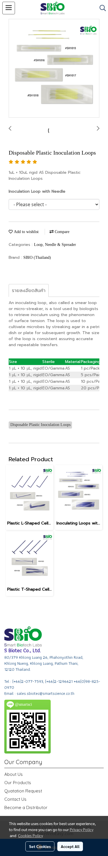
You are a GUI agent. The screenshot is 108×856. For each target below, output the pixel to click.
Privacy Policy (81, 829)
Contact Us (15, 799)
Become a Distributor (26, 807)
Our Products (17, 782)
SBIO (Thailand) (37, 257)
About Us (13, 774)
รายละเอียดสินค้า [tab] (29, 290)
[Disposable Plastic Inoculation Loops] (54, 68)
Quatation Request (23, 791)
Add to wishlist (26, 232)
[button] (101, 8)
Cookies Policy (30, 835)
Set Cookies (40, 846)
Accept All (70, 846)
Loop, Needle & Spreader (55, 244)
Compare (61, 232)
